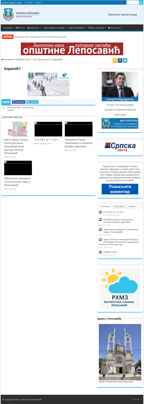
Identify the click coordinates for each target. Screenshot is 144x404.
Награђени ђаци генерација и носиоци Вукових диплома (40, 37)
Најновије (105, 206)
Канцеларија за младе (53, 27)
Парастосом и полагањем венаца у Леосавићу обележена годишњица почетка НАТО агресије (119, 242)
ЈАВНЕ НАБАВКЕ (76, 27)
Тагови (131, 206)
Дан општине (97, 27)
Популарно (119, 206)
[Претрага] (141, 2)
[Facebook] (121, 2)
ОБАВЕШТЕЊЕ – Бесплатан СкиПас (33, 59)
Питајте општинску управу (120, 104)
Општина (34, 27)
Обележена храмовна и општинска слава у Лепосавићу (17, 182)
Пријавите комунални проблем (120, 109)
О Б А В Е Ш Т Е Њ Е (46, 139)
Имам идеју (120, 114)
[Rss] (119, 2)
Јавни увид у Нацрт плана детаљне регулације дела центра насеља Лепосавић (16, 146)
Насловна (8, 27)
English (38, 2)
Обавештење (110, 251)
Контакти (29, 2)
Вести (22, 27)
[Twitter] (124, 2)
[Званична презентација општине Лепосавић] (21, 15)
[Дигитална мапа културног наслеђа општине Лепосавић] (72, 49)
